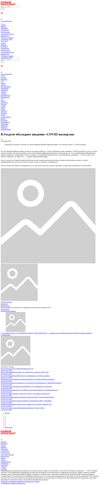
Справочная (5, 30)
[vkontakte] (50, 17)
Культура (4, 113)
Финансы (4, 128)
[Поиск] (2, 9)
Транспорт (4, 90)
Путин (3, 115)
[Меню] (1, 23)
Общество (4, 126)
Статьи (3, 25)
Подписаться (5, 309)
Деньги (3, 85)
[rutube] (50, 19)
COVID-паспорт (6, 302)
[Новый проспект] (8, 5)
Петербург (4, 103)
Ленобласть (5, 88)
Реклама (3, 78)
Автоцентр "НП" (6, 39)
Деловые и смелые (7, 37)
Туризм (3, 92)
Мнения (3, 26)
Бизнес (3, 83)
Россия (3, 110)
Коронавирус (5, 122)
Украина (4, 104)
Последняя (8, 427)
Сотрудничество (6, 21)
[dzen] (50, 15)
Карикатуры (5, 36)
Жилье (3, 119)
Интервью (4, 28)
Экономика (4, 124)
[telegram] (50, 11)
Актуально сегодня (7, 34)
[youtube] (50, 13)
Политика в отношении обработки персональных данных (20, 481)
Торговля (4, 111)
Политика (4, 120)
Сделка (3, 106)
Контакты (4, 79)
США (3, 108)
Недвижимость (6, 86)
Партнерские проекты (8, 311)
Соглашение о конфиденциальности (13, 483)
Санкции (4, 94)
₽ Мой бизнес (5, 32)
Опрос (3, 101)
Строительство (6, 117)
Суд (2, 99)
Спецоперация (6, 129)
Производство (5, 95)
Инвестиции (5, 97)
